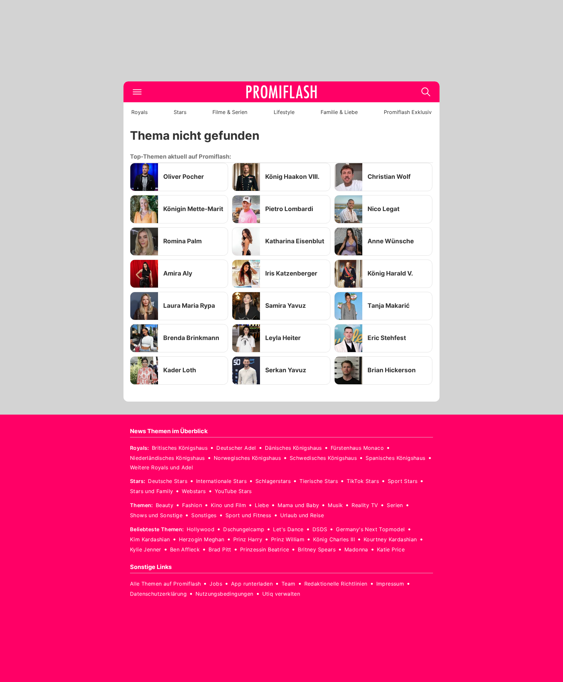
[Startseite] (281, 91)
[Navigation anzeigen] (137, 92)
